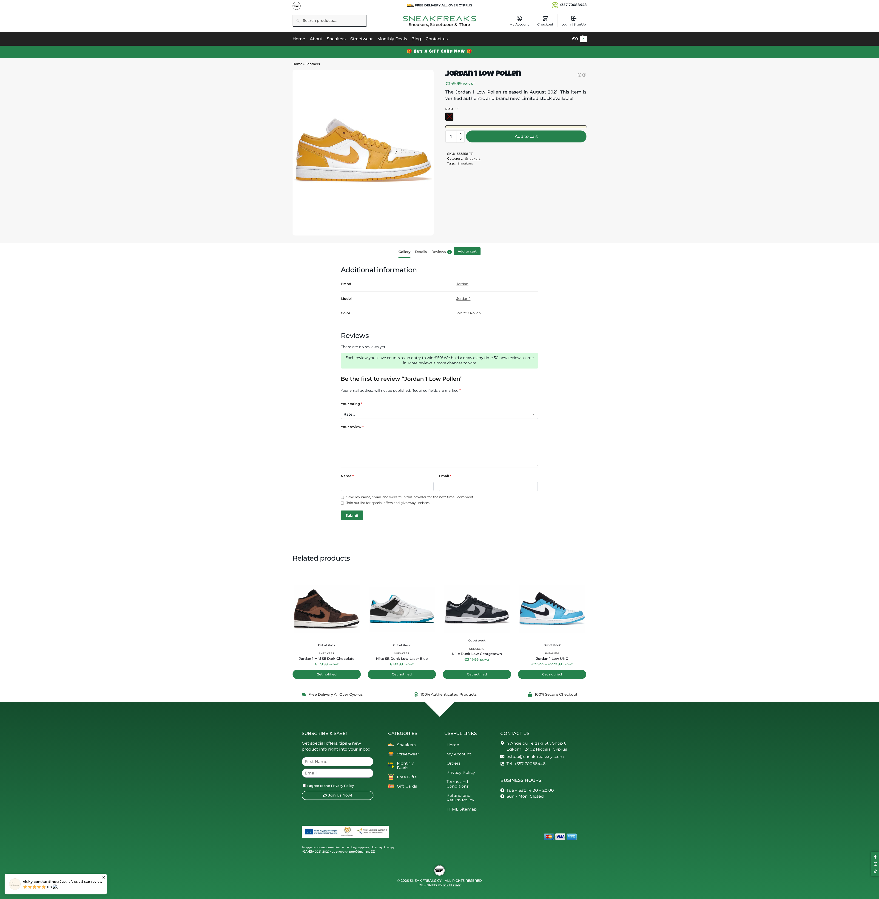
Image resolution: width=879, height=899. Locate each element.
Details (421, 252)
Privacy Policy (461, 772)
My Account (519, 24)
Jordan (462, 284)
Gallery (404, 252)
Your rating (351, 404)
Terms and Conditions (458, 783)
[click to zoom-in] (363, 152)
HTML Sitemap (462, 809)
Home (297, 64)
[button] (579, 39)
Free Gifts (407, 776)
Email (445, 476)
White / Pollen (468, 313)
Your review (352, 427)
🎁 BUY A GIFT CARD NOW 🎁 (439, 51)
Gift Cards (407, 786)
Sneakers (313, 64)
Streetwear (408, 754)
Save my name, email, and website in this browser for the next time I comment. (410, 497)
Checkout (545, 24)
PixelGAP (452, 885)
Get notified (327, 674)
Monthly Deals (405, 765)
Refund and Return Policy (460, 797)
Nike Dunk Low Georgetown (477, 654)
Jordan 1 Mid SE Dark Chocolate (326, 658)
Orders (454, 763)
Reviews (441, 252)
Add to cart (526, 136)
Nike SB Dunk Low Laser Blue (402, 658)
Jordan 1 (463, 298)
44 (449, 116)
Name (347, 476)
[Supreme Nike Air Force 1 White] (579, 75)
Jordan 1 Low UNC (552, 658)
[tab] (405, 251)
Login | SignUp (573, 24)
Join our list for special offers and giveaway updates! (388, 503)
